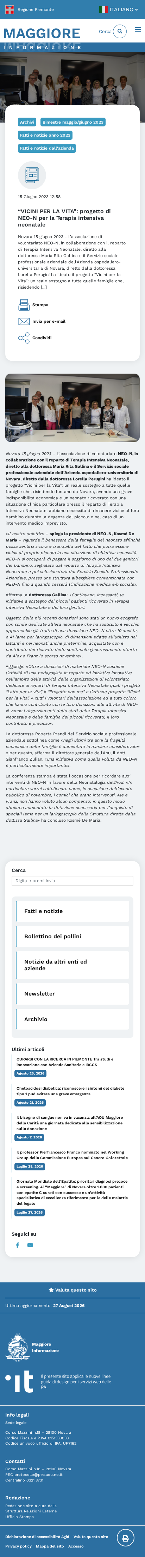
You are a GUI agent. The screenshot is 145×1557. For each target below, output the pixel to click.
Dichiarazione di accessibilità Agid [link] (37, 1537)
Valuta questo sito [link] (75, 1290)
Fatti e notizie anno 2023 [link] (45, 135)
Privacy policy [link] (18, 1546)
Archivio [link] (36, 1019)
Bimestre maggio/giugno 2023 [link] (73, 122)
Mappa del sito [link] (50, 1546)
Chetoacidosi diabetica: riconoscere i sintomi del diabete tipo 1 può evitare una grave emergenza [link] (70, 1091)
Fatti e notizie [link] (43, 911)
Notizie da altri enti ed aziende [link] (55, 965)
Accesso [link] (76, 1546)
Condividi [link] (41, 337)
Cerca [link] (106, 31)
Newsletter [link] (39, 993)
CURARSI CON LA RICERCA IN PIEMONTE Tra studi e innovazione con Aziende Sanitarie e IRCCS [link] (65, 1062)
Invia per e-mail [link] (48, 321)
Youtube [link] (30, 1245)
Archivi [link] (27, 122)
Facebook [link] (17, 1245)
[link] (29, 9)
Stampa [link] (40, 304)
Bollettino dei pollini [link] (52, 936)
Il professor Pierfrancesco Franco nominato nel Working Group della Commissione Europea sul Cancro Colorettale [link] (72, 1155)
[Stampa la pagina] (125, 1537)
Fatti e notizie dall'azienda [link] (47, 148)
